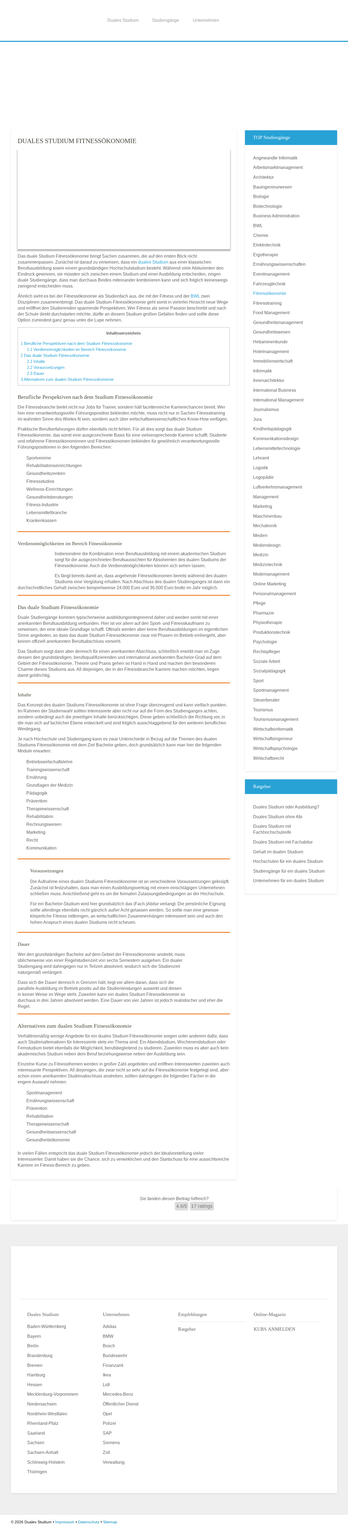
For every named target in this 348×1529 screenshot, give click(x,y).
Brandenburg (39, 1355)
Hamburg (36, 1375)
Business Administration (276, 216)
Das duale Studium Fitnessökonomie (55, 355)
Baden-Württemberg (46, 1326)
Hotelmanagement (271, 351)
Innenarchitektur (268, 380)
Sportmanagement (271, 690)
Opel (107, 1413)
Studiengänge (165, 20)
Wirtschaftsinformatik (273, 729)
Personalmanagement (274, 593)
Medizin (260, 554)
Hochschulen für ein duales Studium (288, 861)
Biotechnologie (267, 206)
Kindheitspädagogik (272, 429)
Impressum (64, 1522)
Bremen (34, 1365)
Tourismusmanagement (275, 719)
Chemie (260, 235)
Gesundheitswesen (271, 332)
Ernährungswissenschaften (279, 264)
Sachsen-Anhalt (42, 1452)
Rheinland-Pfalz (42, 1423)
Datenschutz (89, 1522)
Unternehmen (206, 20)
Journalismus (266, 409)
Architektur (263, 177)
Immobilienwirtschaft (273, 361)
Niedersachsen (42, 1404)
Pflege (259, 603)
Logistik (260, 467)
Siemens (111, 1442)
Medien (260, 535)
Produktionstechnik (271, 632)
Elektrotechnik (267, 245)
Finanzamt (113, 1365)
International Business (274, 390)
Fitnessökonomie (269, 293)
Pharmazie (263, 613)
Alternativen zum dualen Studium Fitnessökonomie (67, 379)
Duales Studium (122, 20)
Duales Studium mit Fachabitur (283, 842)
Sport (258, 680)
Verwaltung (114, 1462)
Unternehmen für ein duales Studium (288, 880)
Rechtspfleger (266, 651)
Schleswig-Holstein (46, 1462)
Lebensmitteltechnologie (276, 448)
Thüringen (37, 1471)
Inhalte (36, 361)
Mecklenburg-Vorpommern (52, 1394)
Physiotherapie (267, 622)
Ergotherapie (265, 254)
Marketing (262, 506)
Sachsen (35, 1442)
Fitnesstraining (267, 303)
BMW (108, 1336)
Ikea (107, 1375)
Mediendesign (267, 545)
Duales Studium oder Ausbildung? (286, 807)
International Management (278, 400)
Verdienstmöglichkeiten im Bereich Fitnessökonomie (76, 349)
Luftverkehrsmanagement (277, 487)
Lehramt (261, 458)
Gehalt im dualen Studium (278, 852)
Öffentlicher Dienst (120, 1404)
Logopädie (263, 477)
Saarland (36, 1433)
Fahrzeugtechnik (269, 284)
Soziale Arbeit (266, 661)
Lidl (106, 1384)
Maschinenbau (267, 516)
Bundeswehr (115, 1355)
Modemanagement (271, 574)
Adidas (109, 1326)
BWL (195, 296)
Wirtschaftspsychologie (275, 748)
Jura (257, 419)
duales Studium (153, 262)
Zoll (106, 1452)
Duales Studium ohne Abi (277, 816)
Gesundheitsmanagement (278, 322)
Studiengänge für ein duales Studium (289, 871)
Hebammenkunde (270, 341)
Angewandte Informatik (275, 158)
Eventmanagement (271, 274)
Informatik (262, 371)
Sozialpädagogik (269, 671)
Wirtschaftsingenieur (273, 738)
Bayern (34, 1336)
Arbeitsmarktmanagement (278, 167)
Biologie (261, 196)
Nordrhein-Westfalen (47, 1413)
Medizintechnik (267, 564)
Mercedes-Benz (118, 1394)
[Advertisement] (174, 84)
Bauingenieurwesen (272, 187)
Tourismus (263, 710)
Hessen (34, 1384)
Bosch (109, 1345)
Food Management (271, 312)
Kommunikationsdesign (276, 438)
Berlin (33, 1345)
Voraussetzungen (45, 367)
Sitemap (110, 1522)
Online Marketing (269, 584)
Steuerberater (266, 700)
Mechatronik (265, 525)
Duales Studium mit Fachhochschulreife (272, 829)
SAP (107, 1433)
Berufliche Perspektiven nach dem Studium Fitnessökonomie (76, 343)
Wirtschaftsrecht (268, 758)
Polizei (109, 1423)
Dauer (35, 373)
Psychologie (265, 642)
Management (265, 497)
